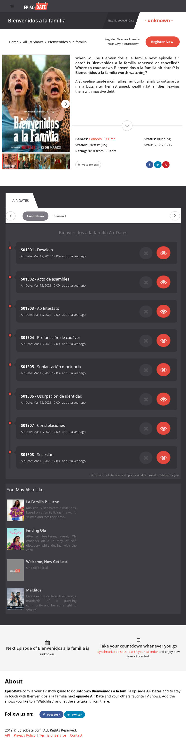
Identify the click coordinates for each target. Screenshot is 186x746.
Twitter (76, 714)
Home (13, 42)
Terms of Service (52, 735)
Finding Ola (36, 530)
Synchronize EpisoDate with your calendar (127, 652)
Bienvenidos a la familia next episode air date (118, 475)
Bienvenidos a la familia (67, 42)
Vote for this (90, 164)
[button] (65, 104)
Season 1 (60, 216)
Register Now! (162, 41)
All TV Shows (33, 42)
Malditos (33, 590)
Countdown (35, 216)
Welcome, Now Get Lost (47, 561)
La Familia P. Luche (42, 502)
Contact (76, 735)
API (7, 735)
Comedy (95, 139)
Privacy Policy (24, 735)
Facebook (53, 714)
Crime (111, 139)
